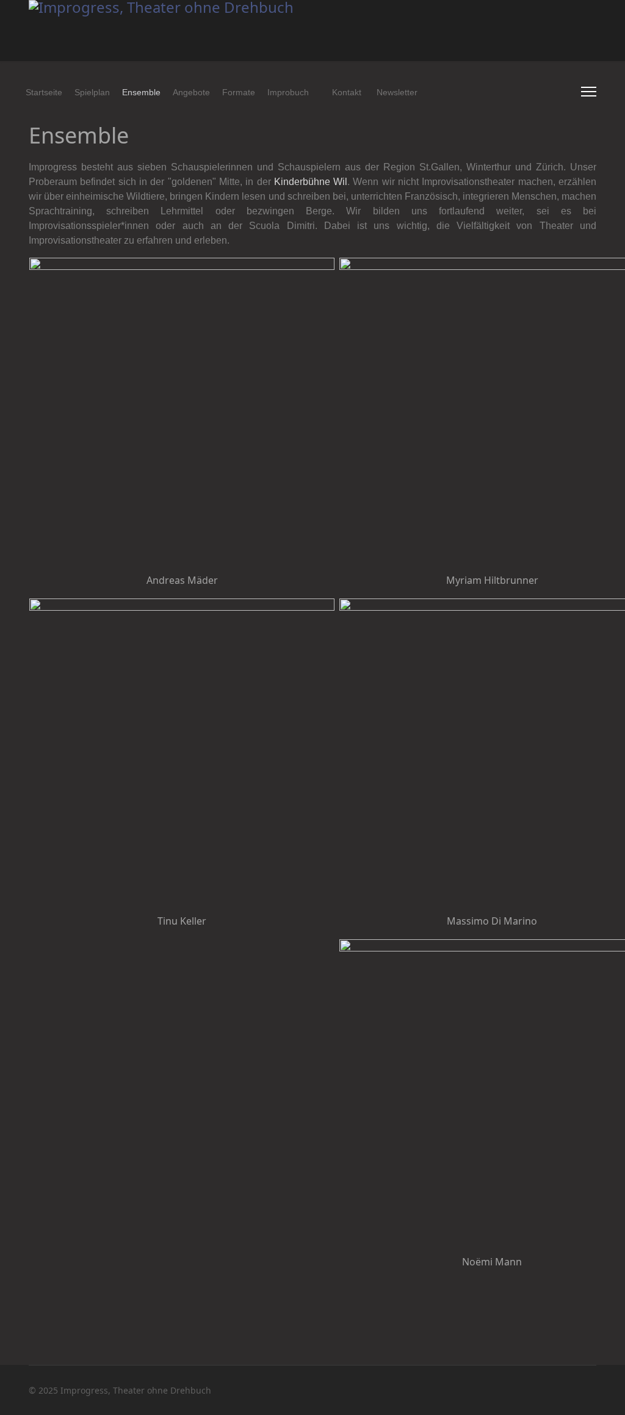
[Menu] (588, 91)
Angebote (191, 92)
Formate (238, 92)
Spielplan (92, 92)
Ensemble (141, 92)
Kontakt (346, 92)
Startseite (44, 92)
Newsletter (397, 92)
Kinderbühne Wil (310, 181)
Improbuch (288, 92)
